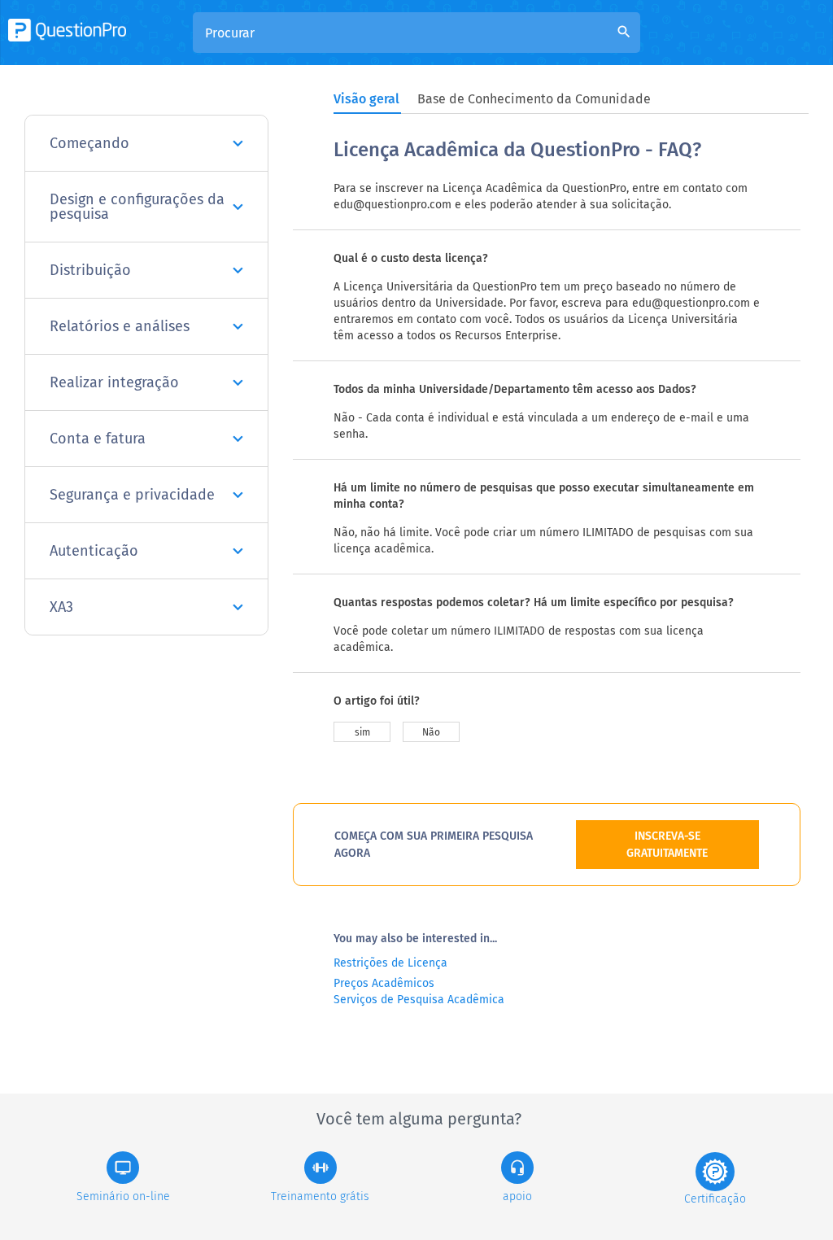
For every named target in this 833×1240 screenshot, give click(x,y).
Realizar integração (114, 382)
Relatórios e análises (120, 326)
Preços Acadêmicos (384, 983)
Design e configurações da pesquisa (137, 206)
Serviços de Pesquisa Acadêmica (419, 999)
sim (362, 732)
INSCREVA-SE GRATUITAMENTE (667, 844)
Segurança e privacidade (132, 495)
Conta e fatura (98, 439)
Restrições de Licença (390, 963)
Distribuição (90, 270)
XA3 (61, 607)
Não (431, 732)
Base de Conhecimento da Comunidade (534, 99)
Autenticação (94, 551)
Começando (89, 143)
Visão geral (366, 99)
